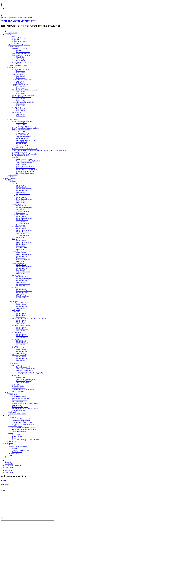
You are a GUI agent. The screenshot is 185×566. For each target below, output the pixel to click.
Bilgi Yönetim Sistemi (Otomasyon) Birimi (25, 90)
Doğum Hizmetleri (18, 348)
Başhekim (19, 50)
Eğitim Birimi (16, 112)
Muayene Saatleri (17, 401)
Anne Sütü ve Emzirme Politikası (26, 369)
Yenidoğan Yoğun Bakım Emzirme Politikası (29, 372)
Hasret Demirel (20, 60)
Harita (14, 438)
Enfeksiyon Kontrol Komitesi (25, 166)
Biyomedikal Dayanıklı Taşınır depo (23, 95)
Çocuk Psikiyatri (17, 275)
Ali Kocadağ (20, 59)
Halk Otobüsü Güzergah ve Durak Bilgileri (25, 440)
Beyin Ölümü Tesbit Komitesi (25, 173)
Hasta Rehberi (12, 395)
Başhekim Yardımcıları (23, 52)
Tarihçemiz (15, 43)
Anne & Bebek (13, 363)
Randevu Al (12, 412)
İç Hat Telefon (20, 72)
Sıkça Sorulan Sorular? (23, 194)
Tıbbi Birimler (9, 180)
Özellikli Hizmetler (14, 301)
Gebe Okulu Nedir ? (22, 382)
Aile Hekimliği (16, 204)
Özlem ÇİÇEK (20, 124)
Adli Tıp (15, 195)
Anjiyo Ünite (16, 310)
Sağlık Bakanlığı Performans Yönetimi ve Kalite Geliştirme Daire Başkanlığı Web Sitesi (39, 150)
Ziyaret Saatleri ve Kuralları (20, 398)
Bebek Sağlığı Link (18, 391)
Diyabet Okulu (16, 332)
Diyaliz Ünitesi (16, 339)
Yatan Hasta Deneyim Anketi (21, 420)
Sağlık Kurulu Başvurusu (20, 407)
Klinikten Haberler (22, 190)
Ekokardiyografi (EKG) (19, 355)
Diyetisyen (15, 346)
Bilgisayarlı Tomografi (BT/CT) (22, 325)
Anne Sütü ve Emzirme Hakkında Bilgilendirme (30, 374)
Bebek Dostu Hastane (19, 365)
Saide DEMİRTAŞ (22, 135)
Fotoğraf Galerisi (13, 453)
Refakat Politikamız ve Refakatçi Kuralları (25, 408)
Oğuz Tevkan (20, 57)
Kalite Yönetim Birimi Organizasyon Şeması (25, 128)
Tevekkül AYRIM (21, 123)
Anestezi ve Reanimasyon (20, 214)
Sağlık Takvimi (17, 452)
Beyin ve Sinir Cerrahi (19, 227)
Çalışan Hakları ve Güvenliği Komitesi (28, 161)
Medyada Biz (12, 445)
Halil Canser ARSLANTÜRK (25, 140)
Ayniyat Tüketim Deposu (20, 85)
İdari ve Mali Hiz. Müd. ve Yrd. (22, 55)
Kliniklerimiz (12, 182)
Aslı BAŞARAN (21, 142)
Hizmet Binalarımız (10, 178)
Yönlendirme (9, 393)
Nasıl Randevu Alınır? (19, 396)
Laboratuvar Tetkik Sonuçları (17, 414)
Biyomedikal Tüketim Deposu (21, 97)
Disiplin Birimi (16, 107)
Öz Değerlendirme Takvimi (20, 156)
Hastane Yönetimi (13, 46)
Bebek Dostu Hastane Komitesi (25, 171)
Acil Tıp (14, 183)
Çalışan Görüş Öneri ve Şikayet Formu (24, 429)
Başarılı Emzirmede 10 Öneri (25, 367)
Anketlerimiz (12, 417)
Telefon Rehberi (13, 441)
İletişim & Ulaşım (10, 415)
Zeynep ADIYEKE (22, 138)
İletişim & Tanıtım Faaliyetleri (17, 446)
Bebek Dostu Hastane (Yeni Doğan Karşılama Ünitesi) (29, 318)
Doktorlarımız (20, 185)
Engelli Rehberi (17, 405)
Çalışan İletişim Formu (19, 431)
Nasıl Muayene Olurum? (19, 400)
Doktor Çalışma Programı (24, 188)
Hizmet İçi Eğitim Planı (19, 152)
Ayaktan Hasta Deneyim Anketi (22, 422)
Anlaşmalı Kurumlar (18, 410)
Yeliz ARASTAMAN (22, 126)
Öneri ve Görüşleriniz (15, 426)
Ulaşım (10, 433)
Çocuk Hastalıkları (18, 263)
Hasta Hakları (12, 176)
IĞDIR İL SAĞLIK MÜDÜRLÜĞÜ (18, 21)
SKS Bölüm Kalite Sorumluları (21, 130)
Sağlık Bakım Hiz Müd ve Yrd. (21, 62)
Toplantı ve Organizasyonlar (21, 450)
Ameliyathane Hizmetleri (20, 303)
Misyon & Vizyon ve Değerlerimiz (19, 45)
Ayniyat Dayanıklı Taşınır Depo (22, 79)
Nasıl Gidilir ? (20, 71)
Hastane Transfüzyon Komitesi (25, 168)
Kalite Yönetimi (13, 119)
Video (10, 455)
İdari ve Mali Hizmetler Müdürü (22, 53)
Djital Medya (9, 443)
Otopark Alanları (17, 436)
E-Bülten (15, 448)
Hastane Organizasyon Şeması (17, 65)
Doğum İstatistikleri (18, 386)
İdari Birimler (12, 67)
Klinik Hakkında (21, 187)
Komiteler (15, 157)
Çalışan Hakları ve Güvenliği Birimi (23, 102)
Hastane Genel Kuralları (19, 41)
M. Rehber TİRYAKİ (22, 133)
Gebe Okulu (16, 375)
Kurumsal (8, 34)
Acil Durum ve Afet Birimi (20, 69)
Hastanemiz (12, 36)
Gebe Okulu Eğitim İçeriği (24, 381)
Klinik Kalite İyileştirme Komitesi (26, 169)
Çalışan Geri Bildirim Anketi (21, 419)
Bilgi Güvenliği (13, 175)
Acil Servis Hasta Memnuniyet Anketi (23, 424)
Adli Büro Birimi (17, 74)
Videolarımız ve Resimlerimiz (25, 370)
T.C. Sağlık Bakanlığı (11, 33)
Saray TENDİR (21, 143)
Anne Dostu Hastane (18, 388)
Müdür (18, 64)
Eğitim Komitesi (21, 164)
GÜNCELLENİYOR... (23, 145)
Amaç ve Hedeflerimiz (19, 38)
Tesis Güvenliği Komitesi (24, 162)
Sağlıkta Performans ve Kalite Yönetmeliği (25, 149)
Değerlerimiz (16, 40)
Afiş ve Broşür (20, 377)
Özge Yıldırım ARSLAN (24, 136)
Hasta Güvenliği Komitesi (24, 159)
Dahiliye (15, 287)
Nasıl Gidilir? (16, 434)
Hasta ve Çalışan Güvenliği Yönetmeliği (24, 154)
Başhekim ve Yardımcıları (20, 48)
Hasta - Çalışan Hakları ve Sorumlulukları (25, 403)
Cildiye (14, 239)
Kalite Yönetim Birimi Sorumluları (22, 121)
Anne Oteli (15, 311)
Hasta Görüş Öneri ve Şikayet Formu (23, 427)
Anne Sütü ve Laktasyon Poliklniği (23, 389)
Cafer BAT (19, 147)
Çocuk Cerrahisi (17, 251)
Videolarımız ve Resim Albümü (25, 379)
